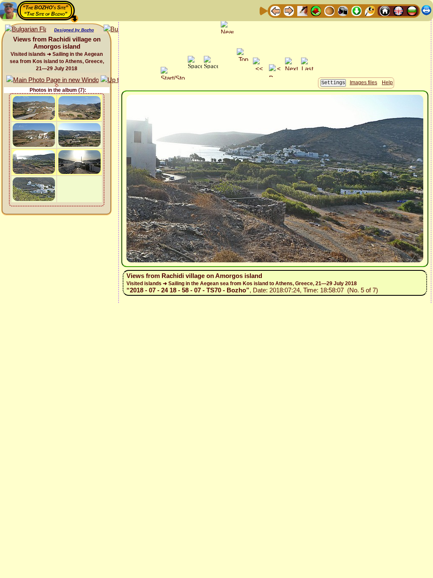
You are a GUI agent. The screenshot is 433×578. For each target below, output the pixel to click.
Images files (363, 82)
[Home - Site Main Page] (385, 10)
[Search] (370, 10)
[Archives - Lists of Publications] (302, 10)
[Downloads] (356, 10)
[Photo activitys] (343, 10)
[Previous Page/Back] (275, 10)
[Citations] (316, 10)
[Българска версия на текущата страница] (25, 29)
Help (387, 82)
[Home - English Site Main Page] (398, 10)
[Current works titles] (329, 10)
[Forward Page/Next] (289, 10)
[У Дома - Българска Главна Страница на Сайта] (412, 10)
